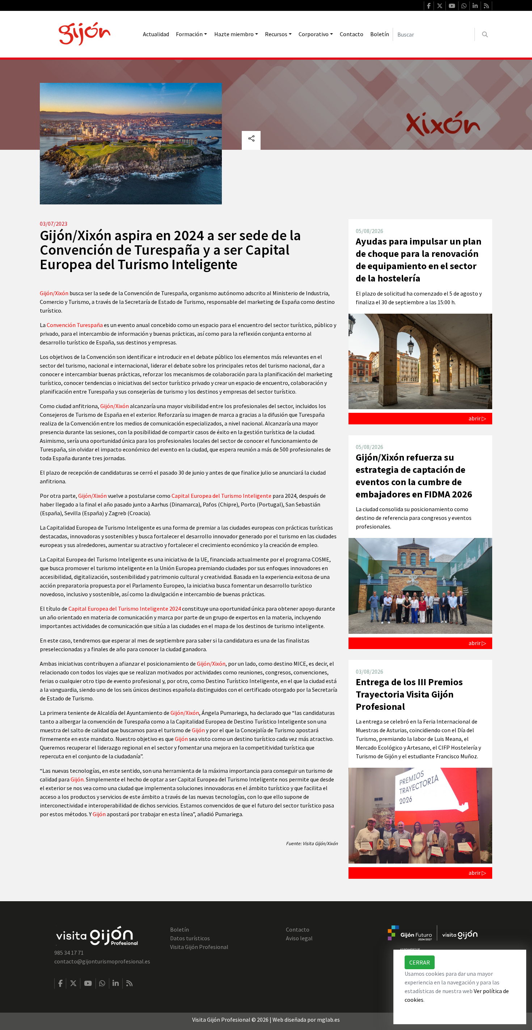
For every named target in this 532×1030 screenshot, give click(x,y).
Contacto (351, 34)
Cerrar (419, 962)
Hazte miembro (234, 34)
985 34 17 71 (69, 952)
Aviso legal (299, 938)
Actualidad (156, 34)
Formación (189, 34)
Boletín (379, 34)
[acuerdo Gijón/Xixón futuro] (432, 938)
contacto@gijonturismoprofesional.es (102, 961)
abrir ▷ (477, 418)
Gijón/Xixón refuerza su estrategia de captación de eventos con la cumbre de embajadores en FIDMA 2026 (414, 475)
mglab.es (328, 1019)
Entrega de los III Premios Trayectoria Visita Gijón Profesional (409, 694)
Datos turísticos (190, 938)
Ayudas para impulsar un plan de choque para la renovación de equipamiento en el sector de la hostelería (418, 259)
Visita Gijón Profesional (199, 946)
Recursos (276, 34)
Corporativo (314, 34)
